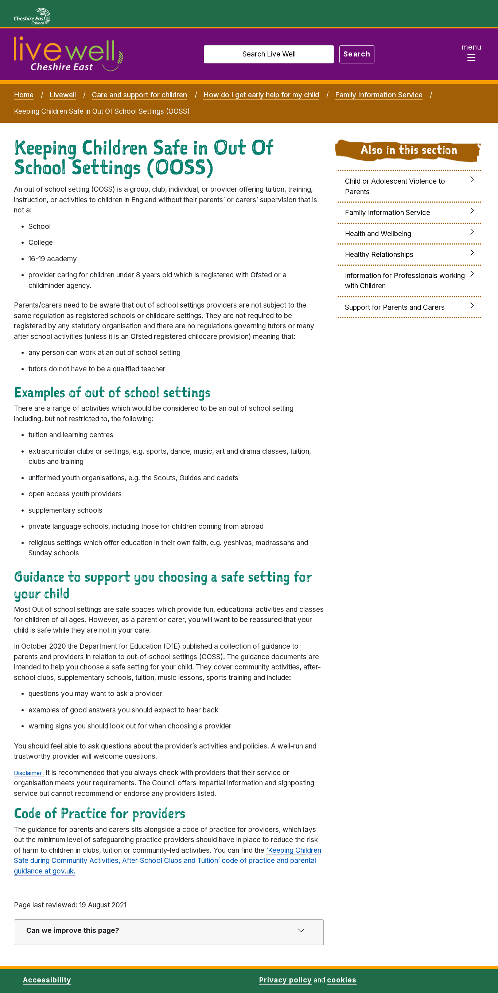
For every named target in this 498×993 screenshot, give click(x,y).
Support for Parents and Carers (395, 307)
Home (24, 95)
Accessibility (47, 980)
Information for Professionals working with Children (405, 280)
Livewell (63, 95)
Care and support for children (139, 95)
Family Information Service (379, 95)
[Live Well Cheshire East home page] (68, 54)
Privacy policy (285, 980)
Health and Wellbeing (378, 234)
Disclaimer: (29, 773)
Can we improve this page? (72, 930)
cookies (342, 980)
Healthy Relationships (379, 254)
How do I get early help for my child (261, 95)
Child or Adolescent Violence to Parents (395, 186)
